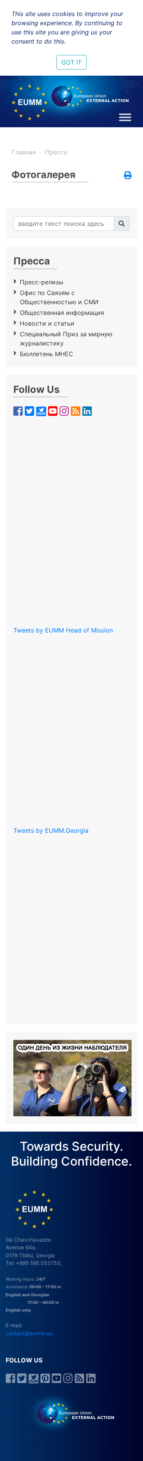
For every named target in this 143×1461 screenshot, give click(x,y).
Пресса (56, 152)
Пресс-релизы (41, 282)
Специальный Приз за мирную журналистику (66, 338)
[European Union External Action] (71, 1413)
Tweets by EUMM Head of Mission (63, 630)
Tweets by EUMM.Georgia (50, 830)
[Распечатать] (128, 176)
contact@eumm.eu (29, 1333)
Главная (24, 152)
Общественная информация (62, 312)
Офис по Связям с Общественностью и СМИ (59, 297)
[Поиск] (122, 223)
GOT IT (71, 62)
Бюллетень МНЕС (46, 354)
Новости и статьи (47, 323)
